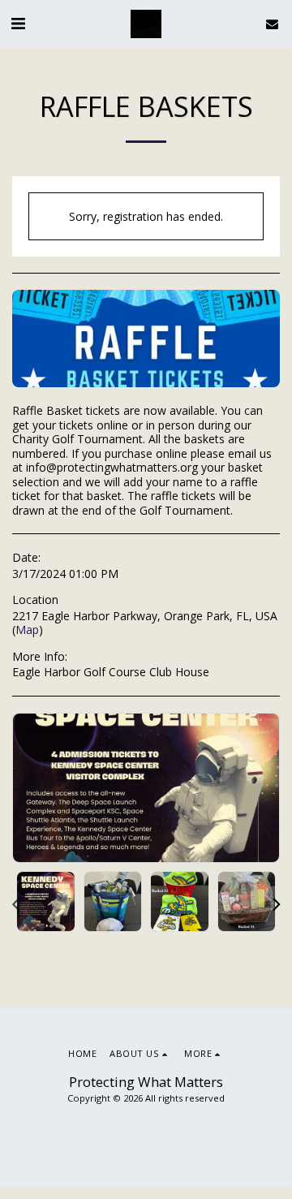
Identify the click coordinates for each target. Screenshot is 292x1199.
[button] (18, 23)
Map (27, 629)
